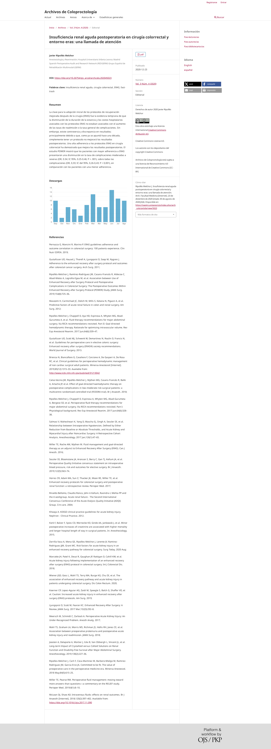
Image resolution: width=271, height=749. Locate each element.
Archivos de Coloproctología (71, 11)
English (188, 65)
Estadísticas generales (111, 17)
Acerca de (87, 17)
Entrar (223, 2)
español (188, 69)
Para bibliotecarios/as (194, 46)
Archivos (60, 17)
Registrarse (212, 2)
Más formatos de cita (147, 214)
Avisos (73, 17)
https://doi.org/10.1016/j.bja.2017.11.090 (70, 702)
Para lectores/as (191, 37)
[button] (192, 84)
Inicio (51, 27)
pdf (141, 54)
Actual (48, 17)
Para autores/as (191, 41)
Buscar (220, 17)
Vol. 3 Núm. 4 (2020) (79, 27)
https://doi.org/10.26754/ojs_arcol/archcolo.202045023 (83, 77)
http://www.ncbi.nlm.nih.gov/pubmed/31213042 (74, 372)
